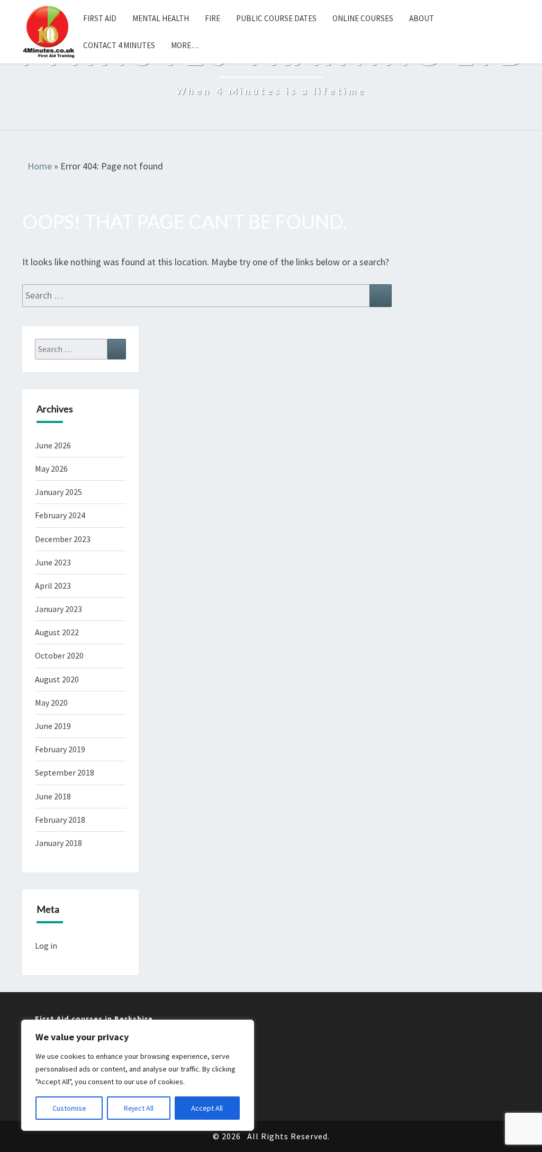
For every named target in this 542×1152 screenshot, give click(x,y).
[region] (137, 1075)
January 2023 (58, 609)
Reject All (138, 1108)
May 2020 (51, 702)
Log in (46, 945)
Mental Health (160, 18)
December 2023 (63, 539)
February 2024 (60, 515)
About (421, 18)
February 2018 (60, 819)
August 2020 (57, 679)
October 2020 (59, 655)
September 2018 (64, 772)
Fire (212, 18)
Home (40, 166)
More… (184, 45)
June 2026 (53, 445)
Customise (69, 1108)
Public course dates (276, 18)
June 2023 (53, 562)
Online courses (362, 18)
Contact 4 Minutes (119, 45)
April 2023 (53, 585)
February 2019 (60, 749)
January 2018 (58, 843)
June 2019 (53, 726)
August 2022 (57, 632)
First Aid (99, 18)
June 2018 (53, 796)
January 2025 (58, 492)
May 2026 (51, 468)
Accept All (207, 1108)
